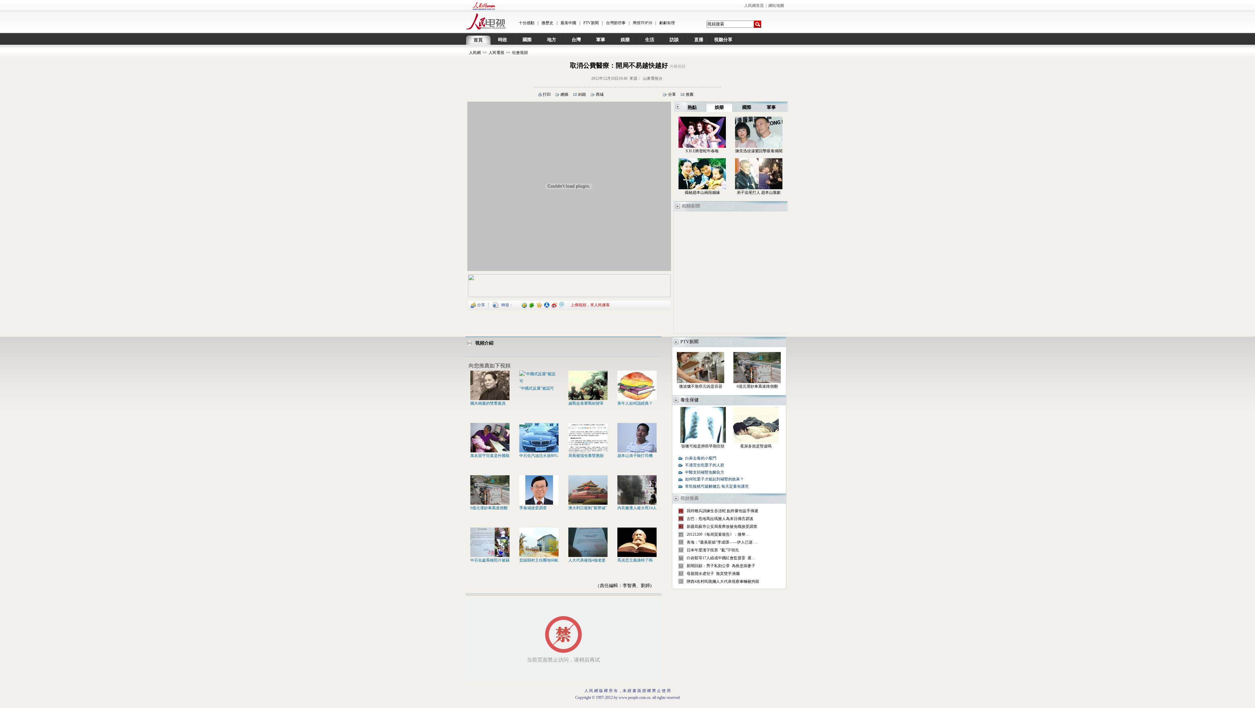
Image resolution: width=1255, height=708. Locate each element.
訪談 (674, 39)
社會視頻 (520, 52)
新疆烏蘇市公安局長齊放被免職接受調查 (722, 526)
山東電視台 (652, 78)
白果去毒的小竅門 (700, 458)
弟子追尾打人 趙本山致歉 (759, 192)
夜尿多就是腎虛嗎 (756, 446)
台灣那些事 (616, 23)
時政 (502, 39)
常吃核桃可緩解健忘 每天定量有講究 (717, 486)
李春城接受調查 (533, 508)
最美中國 (568, 23)
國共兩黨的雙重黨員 (488, 403)
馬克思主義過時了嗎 (635, 560)
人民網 (475, 52)
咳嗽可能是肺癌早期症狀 (703, 446)
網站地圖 (776, 5)
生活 (649, 39)
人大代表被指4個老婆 (587, 560)
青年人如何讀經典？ (635, 403)
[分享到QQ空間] (524, 304)
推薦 (690, 94)
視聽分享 (723, 39)
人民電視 (496, 52)
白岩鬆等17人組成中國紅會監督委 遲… (721, 558)
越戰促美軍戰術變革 (586, 403)
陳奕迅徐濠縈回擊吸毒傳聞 (758, 151)
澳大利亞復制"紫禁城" (587, 508)
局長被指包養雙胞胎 (586, 455)
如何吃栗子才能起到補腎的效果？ (714, 479)
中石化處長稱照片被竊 (490, 560)
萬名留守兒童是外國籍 (490, 455)
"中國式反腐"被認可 (536, 388)
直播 (698, 39)
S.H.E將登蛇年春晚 (702, 151)
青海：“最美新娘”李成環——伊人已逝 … (722, 542)
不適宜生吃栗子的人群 (704, 465)
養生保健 (689, 399)
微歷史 (547, 23)
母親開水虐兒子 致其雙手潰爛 (713, 573)
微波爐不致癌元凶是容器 (700, 386)
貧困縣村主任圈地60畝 (539, 560)
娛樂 (625, 39)
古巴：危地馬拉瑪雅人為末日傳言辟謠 (720, 518)
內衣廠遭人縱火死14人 (637, 508)
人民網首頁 (754, 5)
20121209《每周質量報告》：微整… (718, 534)
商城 (600, 94)
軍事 (600, 39)
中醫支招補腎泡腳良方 (704, 472)
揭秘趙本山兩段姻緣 (702, 192)
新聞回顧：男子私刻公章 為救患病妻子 (721, 566)
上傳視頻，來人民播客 (590, 304)
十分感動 (526, 23)
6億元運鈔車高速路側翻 (757, 386)
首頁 (478, 40)
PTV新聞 (591, 23)
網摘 (564, 94)
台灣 (576, 39)
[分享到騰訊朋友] (532, 304)
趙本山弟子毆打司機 (635, 455)
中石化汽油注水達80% (538, 455)
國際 (527, 39)
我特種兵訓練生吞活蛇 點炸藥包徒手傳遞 (722, 511)
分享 (672, 94)
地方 (551, 39)
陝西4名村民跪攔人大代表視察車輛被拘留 (723, 581)
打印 (547, 94)
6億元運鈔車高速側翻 (489, 508)
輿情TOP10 (642, 23)
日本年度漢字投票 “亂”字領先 (713, 550)
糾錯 (582, 94)
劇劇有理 (667, 23)
